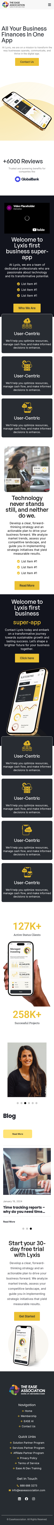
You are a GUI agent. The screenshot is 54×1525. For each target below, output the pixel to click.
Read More (9, 1221)
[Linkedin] (19, 1499)
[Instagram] (33, 1499)
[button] (49, 4)
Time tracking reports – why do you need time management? (24, 1209)
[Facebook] (26, 1499)
